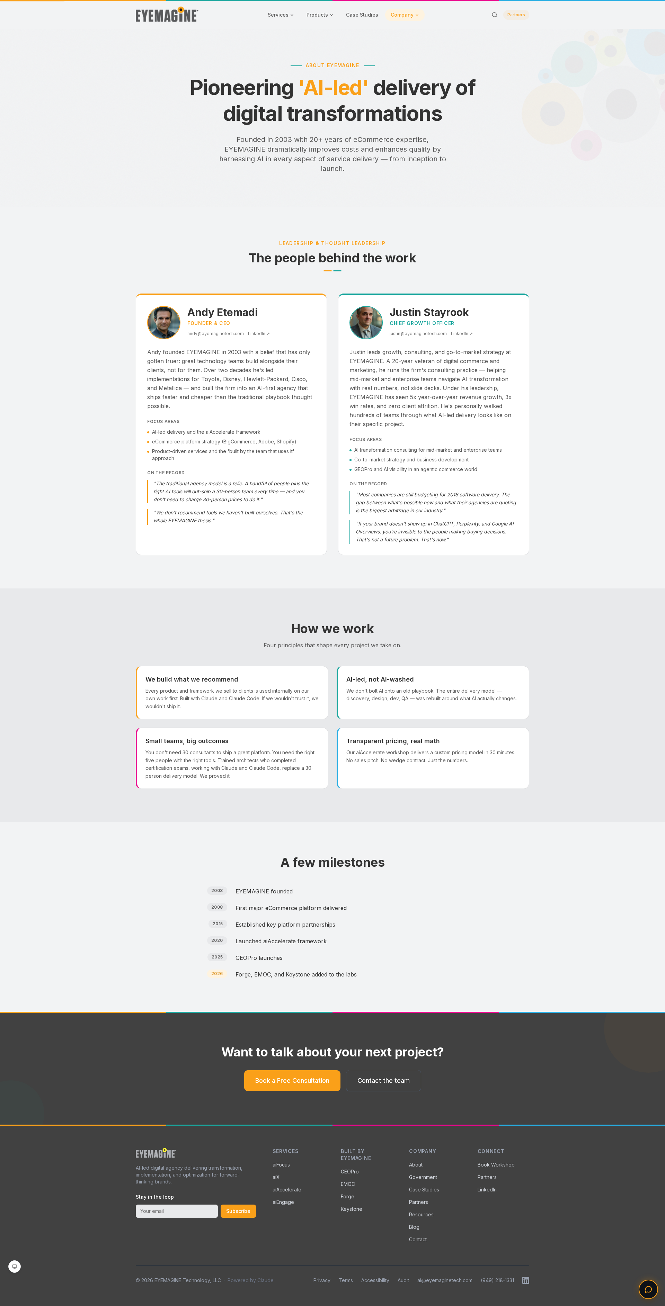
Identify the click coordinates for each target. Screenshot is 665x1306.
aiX (276, 1177)
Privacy (321, 1280)
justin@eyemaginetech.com (418, 333)
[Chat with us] (648, 1289)
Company (402, 15)
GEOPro (350, 1171)
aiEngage (283, 1202)
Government (423, 1177)
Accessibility (375, 1280)
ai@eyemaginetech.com (444, 1280)
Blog (414, 1227)
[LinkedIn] (525, 1280)
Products (317, 15)
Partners (516, 14)
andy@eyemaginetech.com (215, 333)
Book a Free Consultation (292, 1080)
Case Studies (362, 15)
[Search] (494, 15)
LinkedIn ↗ (259, 333)
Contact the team (383, 1080)
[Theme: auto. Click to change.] (14, 1266)
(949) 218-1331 (497, 1280)
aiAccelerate (287, 1189)
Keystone (351, 1209)
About (416, 1165)
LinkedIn (487, 1189)
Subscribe (238, 1211)
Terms (346, 1280)
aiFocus (281, 1165)
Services (278, 15)
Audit (403, 1280)
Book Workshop (496, 1165)
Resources (421, 1214)
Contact (418, 1239)
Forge (347, 1196)
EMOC (348, 1184)
